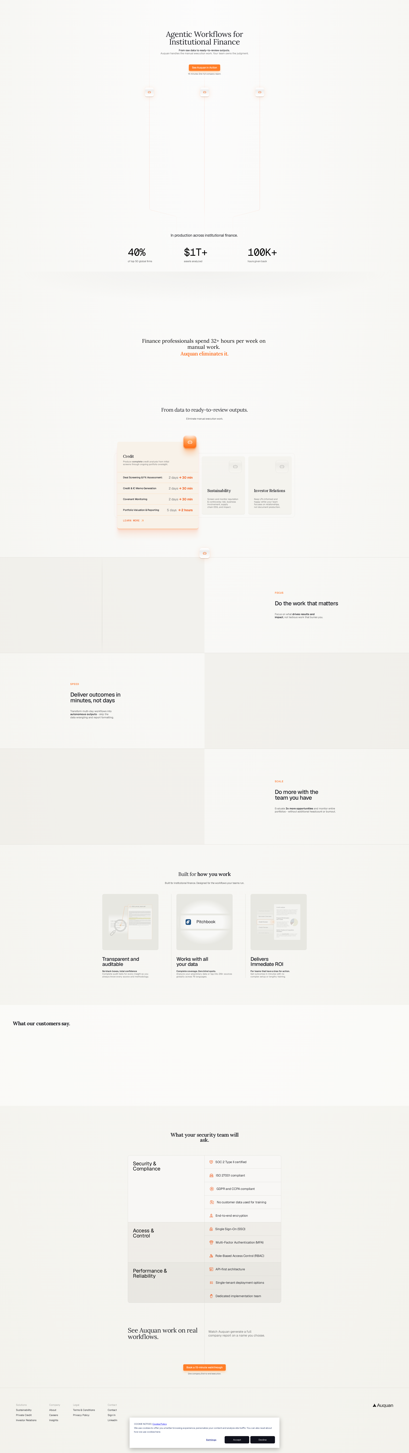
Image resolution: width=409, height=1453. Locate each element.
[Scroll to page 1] (199, 1097)
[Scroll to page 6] (215, 1097)
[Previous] (11, 1066)
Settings (211, 1439)
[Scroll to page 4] (209, 1097)
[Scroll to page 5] (212, 1097)
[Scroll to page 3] (206, 1097)
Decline (263, 1439)
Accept (237, 1439)
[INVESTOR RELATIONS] (204, 87)
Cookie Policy (160, 1424)
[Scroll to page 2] (202, 1097)
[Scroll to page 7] (218, 1097)
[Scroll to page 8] (222, 1097)
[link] (204, 67)
